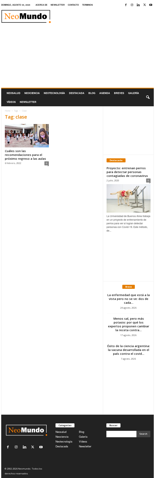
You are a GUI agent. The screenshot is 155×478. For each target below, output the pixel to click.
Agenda (104, 93)
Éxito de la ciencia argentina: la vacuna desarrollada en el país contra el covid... (128, 350)
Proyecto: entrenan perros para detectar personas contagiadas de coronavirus (127, 172)
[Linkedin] (138, 5)
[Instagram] (132, 5)
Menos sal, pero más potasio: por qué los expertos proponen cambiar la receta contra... (128, 324)
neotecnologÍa (54, 93)
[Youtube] (150, 5)
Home (7, 110)
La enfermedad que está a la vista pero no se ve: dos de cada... (128, 299)
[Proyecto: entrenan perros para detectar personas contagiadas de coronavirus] (129, 198)
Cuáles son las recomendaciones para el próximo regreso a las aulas (25, 155)
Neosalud (13, 93)
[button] (147, 97)
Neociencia (32, 93)
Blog (91, 93)
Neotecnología (64, 441)
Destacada (76, 93)
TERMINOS (87, 4)
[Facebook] (125, 5)
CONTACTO (73, 4)
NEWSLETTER (58, 4)
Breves (119, 93)
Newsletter (85, 446)
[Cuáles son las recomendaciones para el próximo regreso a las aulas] (27, 135)
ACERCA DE (41, 4)
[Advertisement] (77, 57)
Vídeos (11, 102)
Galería (133, 93)
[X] (144, 5)
